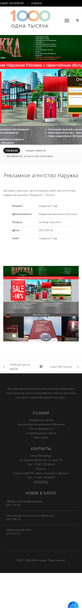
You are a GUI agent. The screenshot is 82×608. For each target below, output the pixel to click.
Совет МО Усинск (61, 367)
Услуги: (17, 222)
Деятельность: (22, 214)
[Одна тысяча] (30, 21)
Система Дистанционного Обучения (41, 424)
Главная (11, 150)
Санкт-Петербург (12, 3)
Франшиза (41, 437)
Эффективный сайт (18, 530)
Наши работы (36, 150)
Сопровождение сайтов (41, 433)
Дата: (15, 230)
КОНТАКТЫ (41, 482)
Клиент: (17, 206)
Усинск (36, 3)
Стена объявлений (41, 429)
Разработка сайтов (41, 420)
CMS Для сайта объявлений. (24, 501)
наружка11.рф (48, 238)
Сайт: (16, 238)
